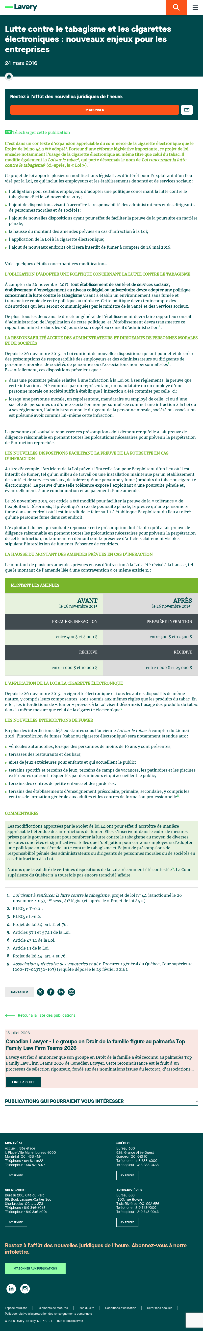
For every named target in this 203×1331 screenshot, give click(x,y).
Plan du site (86, 1308)
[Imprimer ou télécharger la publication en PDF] (9, 79)
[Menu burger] (195, 7)
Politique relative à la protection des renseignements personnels (48, 1313)
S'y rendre (16, 1175)
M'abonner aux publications (35, 1268)
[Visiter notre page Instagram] (25, 1289)
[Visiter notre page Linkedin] (11, 1289)
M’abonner (94, 110)
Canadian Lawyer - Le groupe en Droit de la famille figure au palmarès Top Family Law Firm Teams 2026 (95, 1045)
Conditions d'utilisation (120, 1308)
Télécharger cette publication (41, 133)
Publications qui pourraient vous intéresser (64, 1101)
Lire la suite (23, 1082)
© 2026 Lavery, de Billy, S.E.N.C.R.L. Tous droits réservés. (44, 1321)
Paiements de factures (53, 1308)
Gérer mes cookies (159, 1308)
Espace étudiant (16, 1308)
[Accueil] (21, 7)
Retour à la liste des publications (47, 1016)
